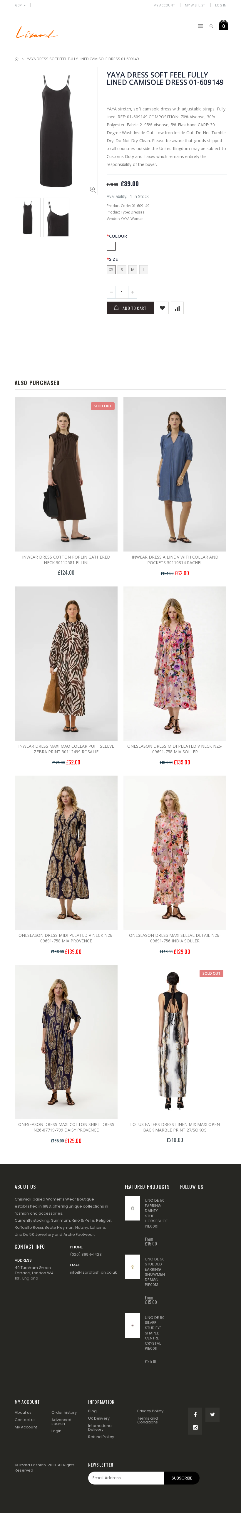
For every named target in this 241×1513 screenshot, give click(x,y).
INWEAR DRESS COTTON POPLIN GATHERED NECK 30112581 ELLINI (66, 559)
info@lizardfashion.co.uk (93, 1272)
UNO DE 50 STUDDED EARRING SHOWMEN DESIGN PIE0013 (155, 1272)
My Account (164, 5)
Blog (92, 1411)
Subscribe (182, 1478)
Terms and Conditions (147, 1420)
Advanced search (61, 1421)
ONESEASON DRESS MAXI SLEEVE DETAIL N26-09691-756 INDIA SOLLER (175, 938)
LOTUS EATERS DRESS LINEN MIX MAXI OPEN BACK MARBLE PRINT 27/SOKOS (175, 1127)
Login (56, 1431)
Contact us (25, 1420)
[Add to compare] (177, 308)
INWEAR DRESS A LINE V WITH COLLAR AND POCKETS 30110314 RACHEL (175, 559)
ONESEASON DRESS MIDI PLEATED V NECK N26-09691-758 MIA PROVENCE (66, 938)
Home (17, 59)
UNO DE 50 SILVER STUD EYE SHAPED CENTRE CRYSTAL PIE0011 (155, 1333)
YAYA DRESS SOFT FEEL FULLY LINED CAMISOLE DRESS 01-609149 (165, 78)
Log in (220, 5)
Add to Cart (134, 308)
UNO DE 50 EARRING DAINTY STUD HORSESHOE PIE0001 (156, 1213)
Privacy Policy (150, 1411)
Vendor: (113, 218)
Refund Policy (101, 1437)
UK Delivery (99, 1418)
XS (111, 269)
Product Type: (118, 212)
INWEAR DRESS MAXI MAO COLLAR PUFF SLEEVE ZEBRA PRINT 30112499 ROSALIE (66, 748)
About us (23, 1412)
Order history (64, 1412)
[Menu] (200, 26)
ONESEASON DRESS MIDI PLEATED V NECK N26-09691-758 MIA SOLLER (174, 748)
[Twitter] (212, 1415)
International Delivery (100, 1427)
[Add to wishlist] (162, 308)
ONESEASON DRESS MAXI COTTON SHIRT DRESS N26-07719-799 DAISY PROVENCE (66, 1127)
